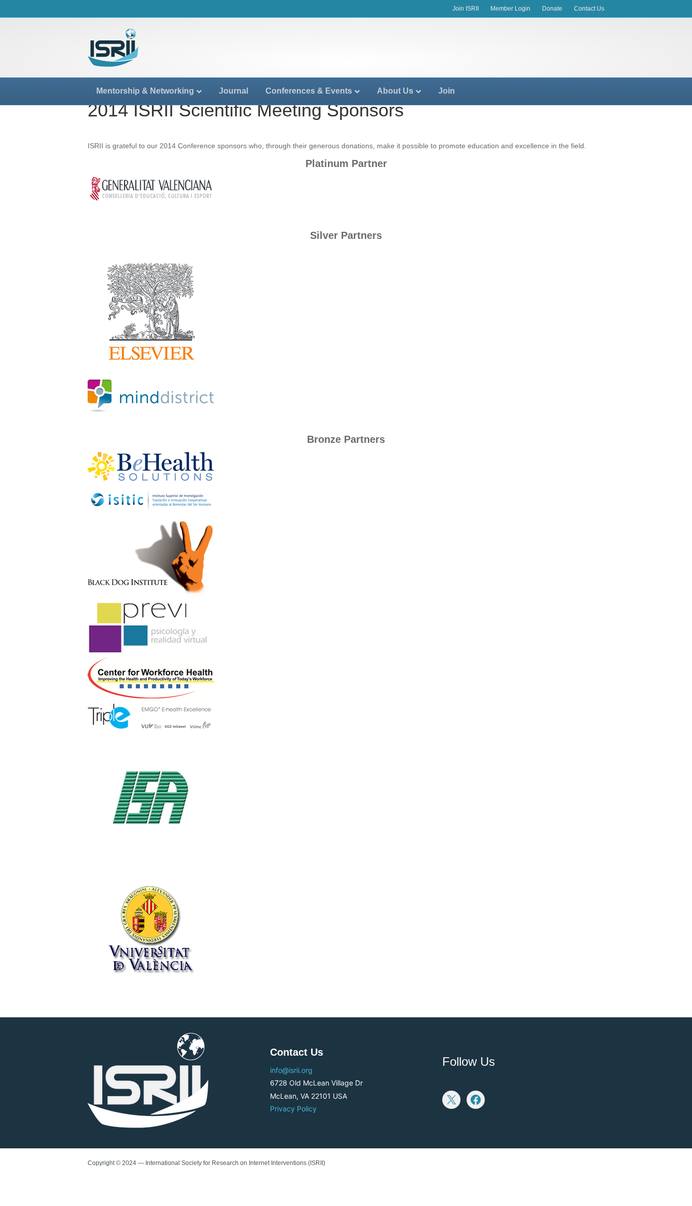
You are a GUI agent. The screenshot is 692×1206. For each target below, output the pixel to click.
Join (446, 91)
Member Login (510, 8)
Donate (552, 8)
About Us (395, 91)
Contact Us (589, 8)
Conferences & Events (308, 91)
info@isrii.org (291, 1070)
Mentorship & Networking (145, 91)
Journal (233, 91)
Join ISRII (465, 8)
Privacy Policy (293, 1108)
